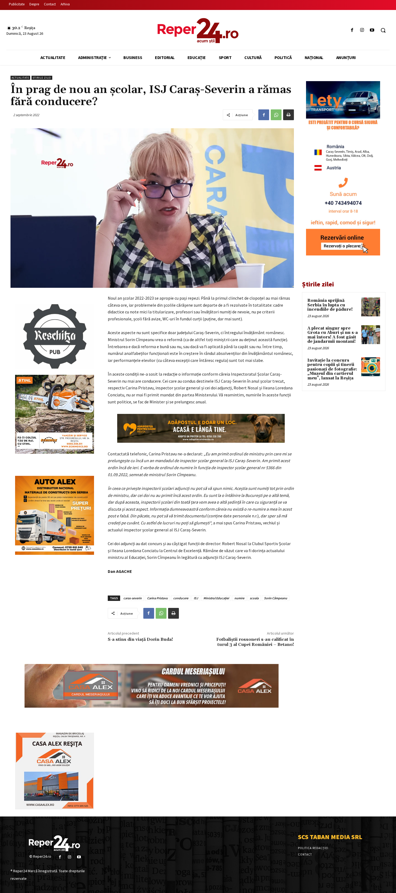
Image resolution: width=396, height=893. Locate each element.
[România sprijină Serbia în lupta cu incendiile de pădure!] (370, 306)
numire (239, 598)
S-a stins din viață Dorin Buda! (140, 639)
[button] (383, 30)
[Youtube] (372, 30)
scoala (254, 598)
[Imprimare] (288, 114)
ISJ (196, 598)
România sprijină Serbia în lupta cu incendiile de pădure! (330, 305)
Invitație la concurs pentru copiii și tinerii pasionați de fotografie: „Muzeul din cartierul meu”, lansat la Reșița (332, 369)
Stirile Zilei (42, 77)
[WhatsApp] (276, 114)
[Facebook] (352, 30)
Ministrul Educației (216, 598)
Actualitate (20, 77)
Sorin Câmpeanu (275, 598)
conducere (180, 598)
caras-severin (132, 598)
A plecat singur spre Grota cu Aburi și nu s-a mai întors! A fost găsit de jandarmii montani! (332, 335)
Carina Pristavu (157, 598)
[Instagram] (362, 30)
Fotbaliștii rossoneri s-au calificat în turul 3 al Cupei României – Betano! (255, 642)
